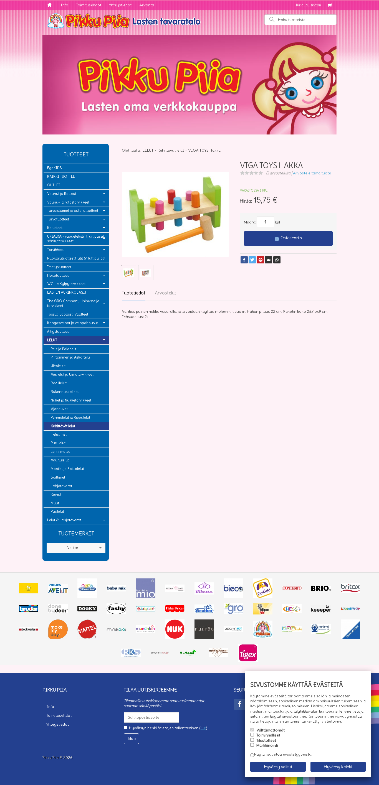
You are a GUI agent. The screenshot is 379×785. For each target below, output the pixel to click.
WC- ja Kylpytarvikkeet (66, 283)
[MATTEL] (87, 637)
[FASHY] (116, 612)
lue (203, 727)
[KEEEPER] (321, 611)
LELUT (52, 340)
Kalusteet (54, 227)
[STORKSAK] (160, 654)
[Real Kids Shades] (131, 655)
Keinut (56, 494)
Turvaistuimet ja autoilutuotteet (72, 210)
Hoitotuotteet (58, 275)
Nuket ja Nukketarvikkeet (71, 400)
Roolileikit (59, 383)
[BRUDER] (28, 610)
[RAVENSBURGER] (350, 637)
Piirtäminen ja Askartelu (70, 357)
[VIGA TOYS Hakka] (175, 214)
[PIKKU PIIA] (262, 636)
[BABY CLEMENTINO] (87, 596)
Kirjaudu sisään (308, 5)
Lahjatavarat (61, 486)
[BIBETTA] (204, 593)
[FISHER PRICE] (175, 610)
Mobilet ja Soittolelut (67, 468)
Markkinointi (267, 745)
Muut (55, 503)
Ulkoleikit (58, 366)
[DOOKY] (87, 610)
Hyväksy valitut (278, 766)
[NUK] (175, 637)
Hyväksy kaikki (338, 766)
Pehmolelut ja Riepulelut (70, 417)
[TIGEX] (248, 660)
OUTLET (53, 185)
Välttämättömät (270, 730)
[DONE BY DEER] (58, 611)
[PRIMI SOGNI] (321, 632)
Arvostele (312, 173)
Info (64, 4)
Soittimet (58, 477)
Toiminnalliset (268, 735)
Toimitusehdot (88, 4)
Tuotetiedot (133, 293)
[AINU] (28, 592)
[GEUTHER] (204, 611)
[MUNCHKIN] (145, 631)
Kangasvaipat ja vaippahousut (72, 323)
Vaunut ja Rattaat (61, 193)
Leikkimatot (60, 451)
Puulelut (57, 511)
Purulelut (58, 443)
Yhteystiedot (120, 4)
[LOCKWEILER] (28, 630)
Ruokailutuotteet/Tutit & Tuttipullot (75, 258)
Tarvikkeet (55, 249)
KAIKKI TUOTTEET (62, 176)
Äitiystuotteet (58, 331)
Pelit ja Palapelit (63, 349)
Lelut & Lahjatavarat (64, 520)
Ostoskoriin (291, 237)
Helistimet (59, 434)
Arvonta (146, 4)
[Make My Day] (58, 637)
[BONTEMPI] (292, 588)
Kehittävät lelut (63, 426)
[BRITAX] (350, 591)
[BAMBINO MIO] (145, 596)
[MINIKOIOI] (116, 629)
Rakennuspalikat (65, 391)
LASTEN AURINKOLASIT (67, 292)
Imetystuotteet (59, 267)
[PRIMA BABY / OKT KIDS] (292, 630)
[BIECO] (233, 596)
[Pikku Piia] (189, 20)
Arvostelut (165, 293)
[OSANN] (233, 630)
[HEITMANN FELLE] (262, 613)
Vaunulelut (60, 460)
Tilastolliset (266, 740)
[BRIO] (321, 589)
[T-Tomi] (189, 654)
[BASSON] (175, 590)
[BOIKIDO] (262, 596)
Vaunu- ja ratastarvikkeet (68, 202)
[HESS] (292, 611)
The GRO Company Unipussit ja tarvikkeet (73, 303)
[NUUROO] (204, 637)
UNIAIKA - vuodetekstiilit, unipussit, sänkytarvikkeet (76, 238)
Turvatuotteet (58, 219)
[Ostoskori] (330, 5)
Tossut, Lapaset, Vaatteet (67, 314)
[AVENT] (58, 591)
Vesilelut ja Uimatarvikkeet (72, 374)
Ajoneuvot (59, 409)
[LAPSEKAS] (350, 609)
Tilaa (131, 738)
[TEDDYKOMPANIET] (218, 655)
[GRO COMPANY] (233, 612)
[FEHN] (145, 610)
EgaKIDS (54, 168)
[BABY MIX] (116, 590)
